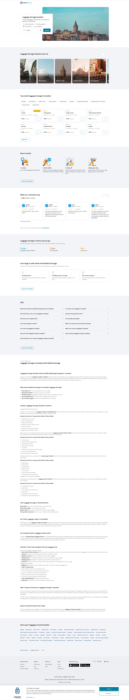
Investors (22, 666)
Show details (29, 697)
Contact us (36, 668)
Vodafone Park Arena (101, 632)
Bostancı (69, 635)
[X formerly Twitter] (95, 661)
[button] (40, 30)
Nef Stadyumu (23, 635)
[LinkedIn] (100, 661)
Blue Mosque (29, 629)
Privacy (59, 666)
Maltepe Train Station (82, 635)
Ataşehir (48, 632)
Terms (59, 664)
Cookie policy (60, 668)
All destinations (48, 664)
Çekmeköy (39, 637)
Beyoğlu (22, 629)
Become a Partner (24, 668)
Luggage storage (34, 650)
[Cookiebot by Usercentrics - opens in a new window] (17, 697)
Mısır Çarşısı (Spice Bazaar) (102, 637)
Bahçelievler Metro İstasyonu (72, 637)
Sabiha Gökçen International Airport (29, 632)
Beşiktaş (60, 629)
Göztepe (104, 635)
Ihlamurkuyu (47, 637)
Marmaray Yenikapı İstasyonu (59, 632)
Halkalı (54, 635)
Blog (46, 666)
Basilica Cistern (23, 640)
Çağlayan (42, 635)
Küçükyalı (92, 635)
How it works (37, 664)
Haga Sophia (103, 629)
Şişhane (92, 637)
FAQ (35, 666)
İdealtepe (22, 637)
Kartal (74, 635)
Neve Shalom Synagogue (46, 640)
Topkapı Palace (94, 629)
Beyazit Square (78, 640)
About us (22, 664)
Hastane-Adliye (61, 635)
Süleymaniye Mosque (69, 629)
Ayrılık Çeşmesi (55, 637)
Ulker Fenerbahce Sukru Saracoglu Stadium (84, 632)
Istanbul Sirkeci (45, 629)
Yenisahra (36, 635)
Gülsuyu (28, 637)
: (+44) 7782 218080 (65, 682)
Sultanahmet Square (34, 640)
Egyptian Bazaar (97, 640)
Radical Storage (24, 650)
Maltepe (34, 637)
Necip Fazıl (49, 635)
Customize (108, 693)
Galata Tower (36, 629)
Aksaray (62, 637)
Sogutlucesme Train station (82, 629)
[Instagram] (97, 661)
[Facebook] (93, 661)
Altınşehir (98, 635)
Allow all (109, 689)
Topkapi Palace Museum (60, 640)
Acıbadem (70, 632)
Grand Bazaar (53, 629)
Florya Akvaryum (85, 637)
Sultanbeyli (41, 632)
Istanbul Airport (87, 640)
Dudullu (31, 635)
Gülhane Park (70, 640)
